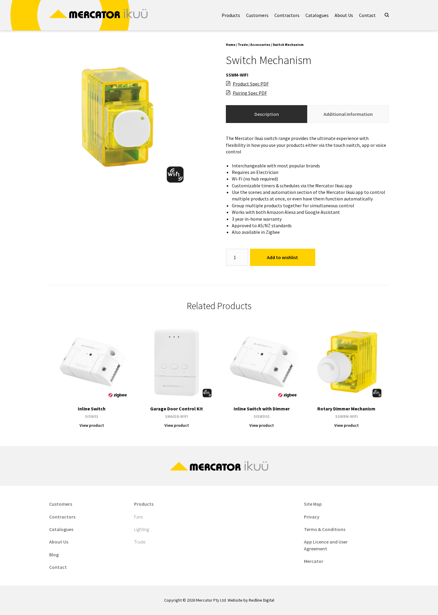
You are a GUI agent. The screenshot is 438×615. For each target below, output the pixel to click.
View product (92, 425)
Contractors (286, 15)
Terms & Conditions (324, 529)
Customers (257, 15)
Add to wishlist (282, 257)
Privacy (311, 517)
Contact (367, 15)
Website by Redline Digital (251, 600)
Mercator (313, 561)
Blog (54, 555)
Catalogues (317, 15)
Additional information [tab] (348, 114)
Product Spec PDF (251, 84)
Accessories (260, 44)
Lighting (141, 529)
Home (230, 44)
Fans (138, 517)
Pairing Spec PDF (250, 93)
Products (231, 15)
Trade (243, 44)
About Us (344, 15)
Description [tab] (266, 114)
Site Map (313, 504)
